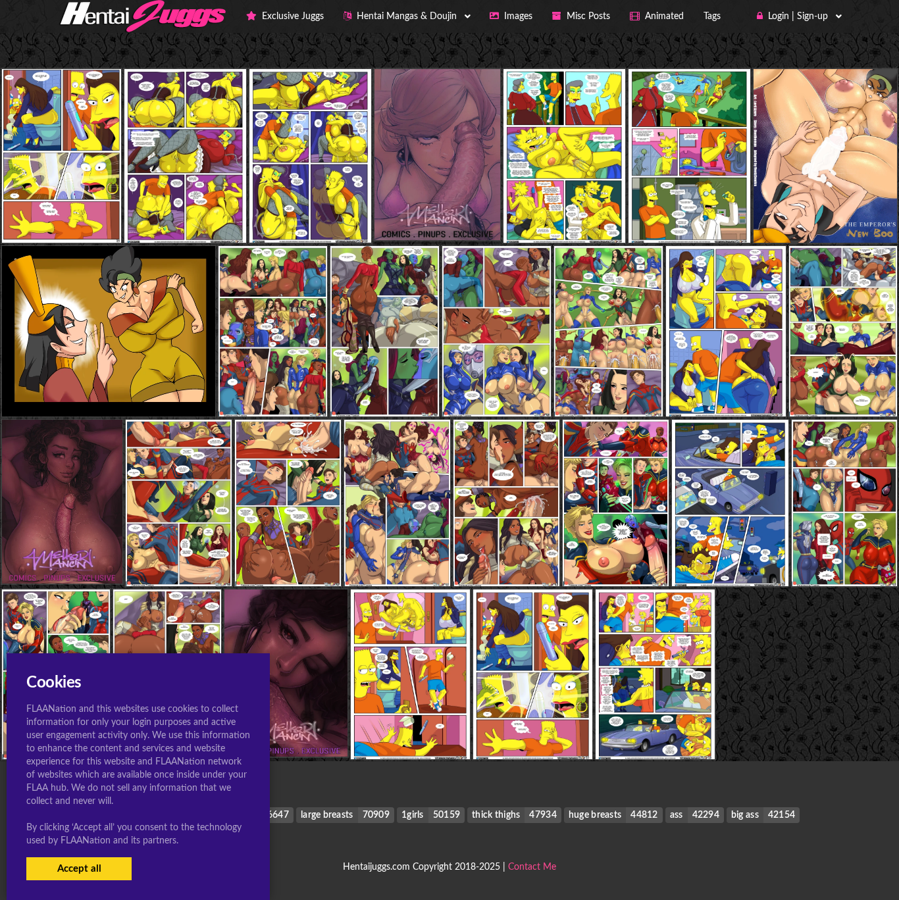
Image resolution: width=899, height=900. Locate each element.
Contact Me (532, 867)
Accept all (79, 869)
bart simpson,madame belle (189, 216)
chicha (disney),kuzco (825, 216)
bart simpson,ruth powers (62, 216)
